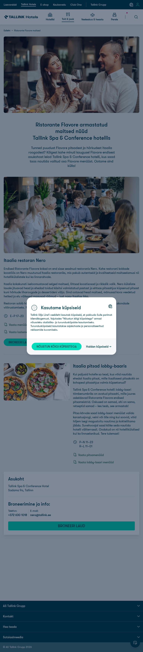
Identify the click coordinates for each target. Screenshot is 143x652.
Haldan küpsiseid (97, 346)
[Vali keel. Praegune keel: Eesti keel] (110, 306)
